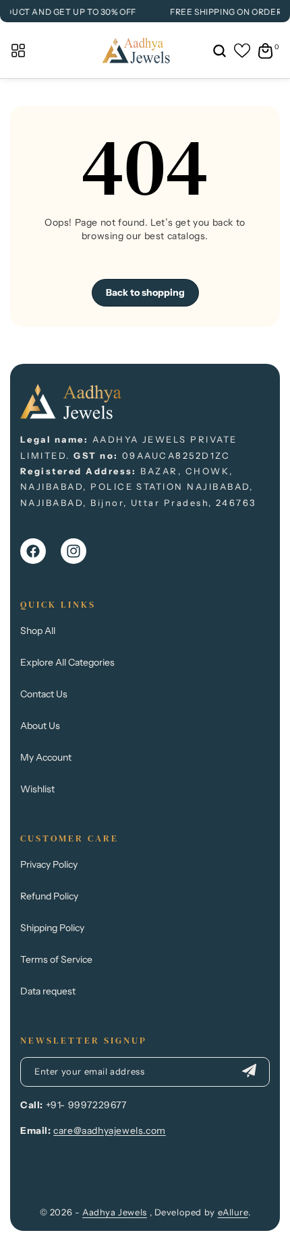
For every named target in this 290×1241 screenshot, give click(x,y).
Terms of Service (56, 959)
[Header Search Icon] (219, 50)
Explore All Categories (67, 662)
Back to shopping (145, 292)
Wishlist (37, 789)
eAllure (233, 1212)
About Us (40, 726)
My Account (45, 757)
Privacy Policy (49, 864)
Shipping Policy (52, 928)
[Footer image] (70, 415)
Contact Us (43, 694)
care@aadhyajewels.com (109, 1130)
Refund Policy (49, 896)
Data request (48, 991)
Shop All (37, 631)
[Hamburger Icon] (18, 50)
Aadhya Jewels (114, 1212)
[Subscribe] (248, 1072)
